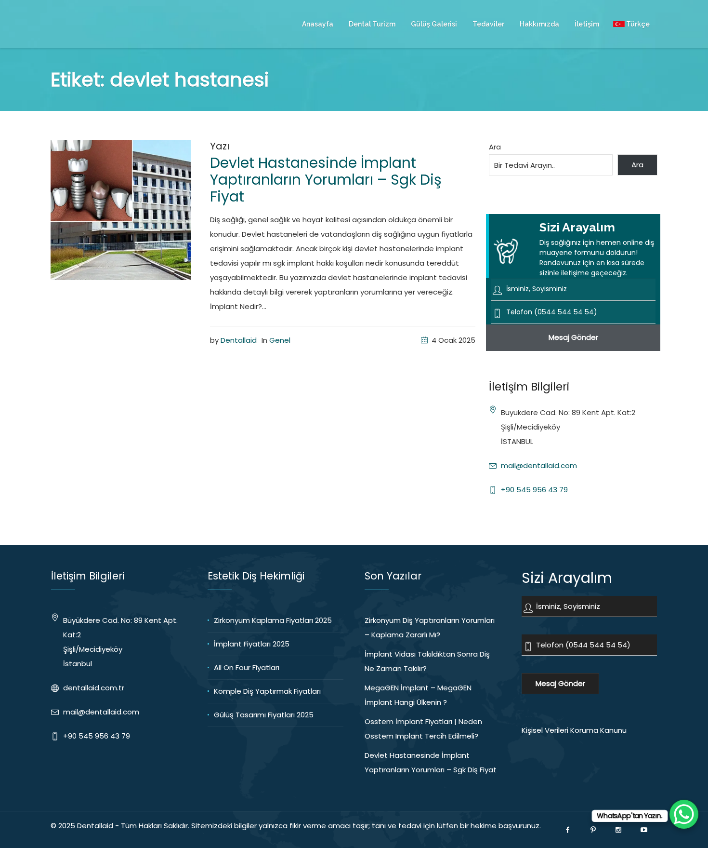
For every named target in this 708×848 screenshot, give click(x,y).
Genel (279, 340)
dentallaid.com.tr (93, 688)
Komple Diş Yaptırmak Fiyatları (267, 691)
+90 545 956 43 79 (534, 490)
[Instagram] (618, 829)
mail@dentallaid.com (539, 465)
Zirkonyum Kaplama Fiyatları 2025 (273, 620)
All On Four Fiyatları (246, 667)
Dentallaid (239, 340)
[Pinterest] (592, 829)
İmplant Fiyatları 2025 (251, 644)
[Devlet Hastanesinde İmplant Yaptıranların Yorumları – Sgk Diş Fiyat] (121, 209)
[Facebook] (567, 829)
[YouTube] (644, 829)
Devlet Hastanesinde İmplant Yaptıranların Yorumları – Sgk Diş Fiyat (326, 179)
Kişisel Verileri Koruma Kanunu (574, 730)
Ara (495, 147)
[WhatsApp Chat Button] (683, 814)
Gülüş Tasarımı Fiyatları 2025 (264, 715)
